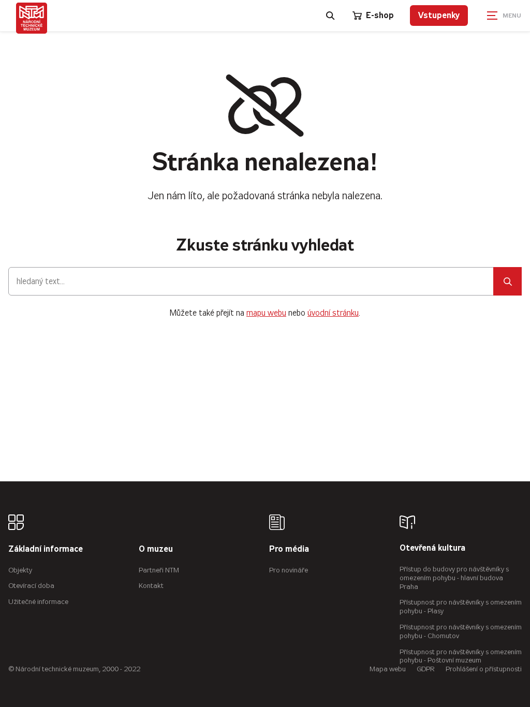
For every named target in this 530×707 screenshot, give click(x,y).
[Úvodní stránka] (31, 18)
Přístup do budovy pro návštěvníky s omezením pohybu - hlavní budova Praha (454, 578)
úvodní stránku (333, 312)
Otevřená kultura (432, 548)
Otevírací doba (31, 586)
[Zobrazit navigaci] (504, 15)
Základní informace (45, 549)
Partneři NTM (159, 570)
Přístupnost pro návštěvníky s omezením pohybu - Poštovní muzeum (461, 656)
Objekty (20, 570)
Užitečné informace (38, 602)
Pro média (289, 549)
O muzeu (156, 549)
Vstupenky (439, 15)
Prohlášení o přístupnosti (484, 669)
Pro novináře (288, 570)
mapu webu (266, 312)
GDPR (426, 669)
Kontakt (151, 586)
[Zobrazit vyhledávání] (330, 15)
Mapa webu (388, 669)
